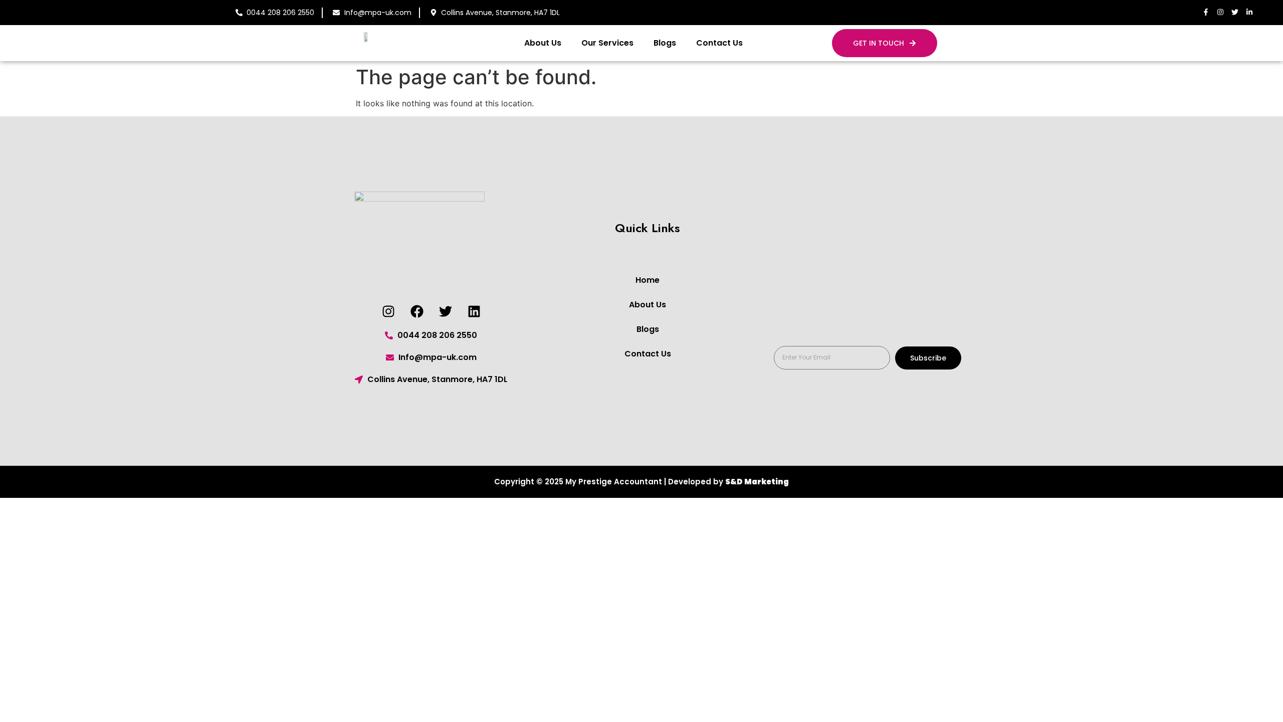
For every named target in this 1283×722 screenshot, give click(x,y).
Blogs (665, 43)
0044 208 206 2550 (280, 13)
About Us (542, 43)
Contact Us (719, 43)
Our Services (607, 43)
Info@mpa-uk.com (377, 13)
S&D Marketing (757, 481)
